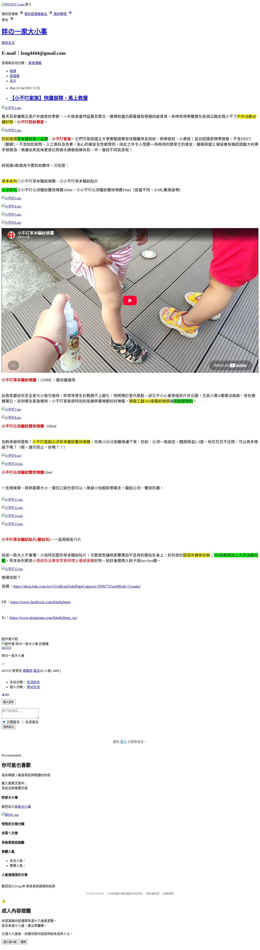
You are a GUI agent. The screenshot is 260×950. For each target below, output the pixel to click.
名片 (13, 81)
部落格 (15, 76)
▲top (5, 694)
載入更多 (8, 702)
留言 (36, 670)
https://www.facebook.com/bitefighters (40, 602)
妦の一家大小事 (24, 31)
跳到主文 (8, 43)
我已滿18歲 (10, 941)
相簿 (13, 71)
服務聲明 (168, 893)
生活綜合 (33, 682)
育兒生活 (33, 687)
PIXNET (99, 893)
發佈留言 (8, 726)
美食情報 (34, 63)
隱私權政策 (152, 893)
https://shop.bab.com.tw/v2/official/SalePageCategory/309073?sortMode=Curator (76, 586)
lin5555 (6, 647)
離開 (23, 941)
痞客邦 (27, 670)
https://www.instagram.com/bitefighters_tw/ (43, 617)
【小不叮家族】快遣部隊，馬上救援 (49, 98)
